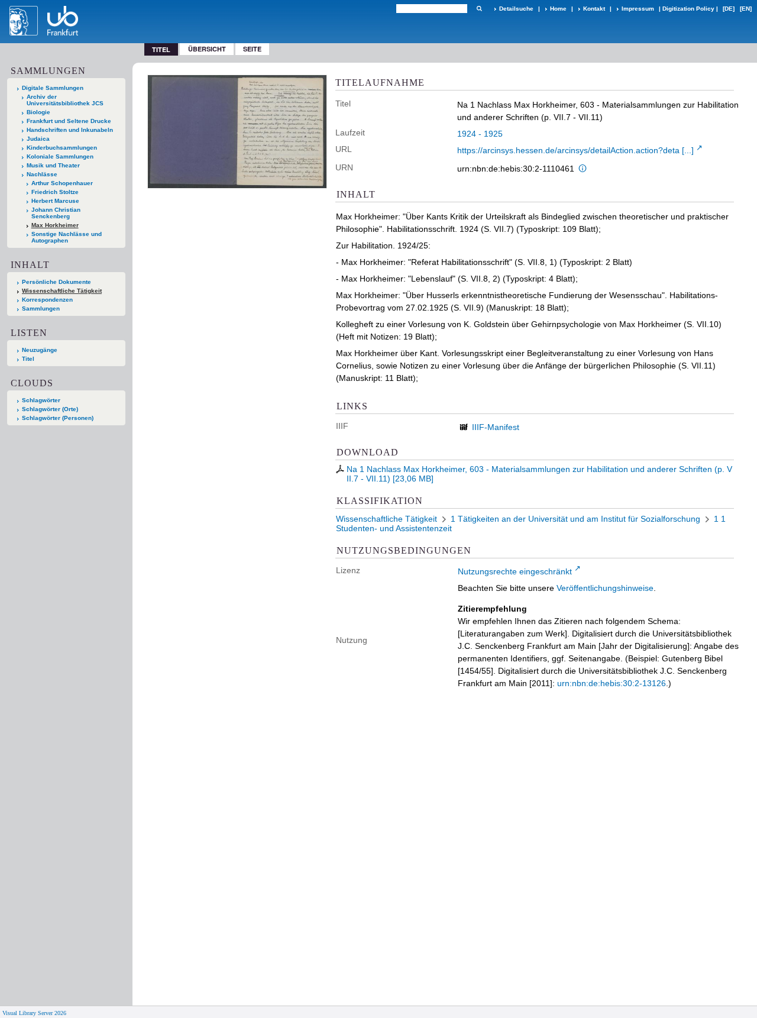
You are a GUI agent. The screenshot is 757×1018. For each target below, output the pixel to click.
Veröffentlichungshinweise (605, 588)
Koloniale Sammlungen (60, 156)
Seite (252, 48)
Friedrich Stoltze (55, 192)
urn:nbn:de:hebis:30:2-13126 (611, 683)
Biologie (38, 112)
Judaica (38, 138)
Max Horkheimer (55, 225)
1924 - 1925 (480, 133)
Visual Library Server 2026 (34, 1013)
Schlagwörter (41, 400)
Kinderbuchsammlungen (62, 147)
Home (558, 8)
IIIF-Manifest (495, 427)
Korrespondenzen (47, 299)
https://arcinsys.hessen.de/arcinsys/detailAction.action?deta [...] (575, 150)
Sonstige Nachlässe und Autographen (66, 237)
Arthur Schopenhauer (62, 183)
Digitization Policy (688, 8)
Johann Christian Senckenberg (55, 212)
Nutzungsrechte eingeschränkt (515, 571)
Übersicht (207, 48)
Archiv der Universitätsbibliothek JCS (65, 99)
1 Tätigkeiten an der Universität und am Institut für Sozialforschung (575, 518)
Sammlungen (41, 308)
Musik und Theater (53, 165)
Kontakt (594, 8)
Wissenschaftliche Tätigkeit (62, 290)
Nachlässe (42, 174)
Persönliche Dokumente (56, 282)
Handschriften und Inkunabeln (70, 130)
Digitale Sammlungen (52, 88)
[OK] (479, 9)
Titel (28, 359)
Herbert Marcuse (55, 201)
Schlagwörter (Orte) (50, 409)
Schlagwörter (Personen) (57, 418)
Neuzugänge (39, 350)
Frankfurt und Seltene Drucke (69, 121)
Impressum (638, 8)
